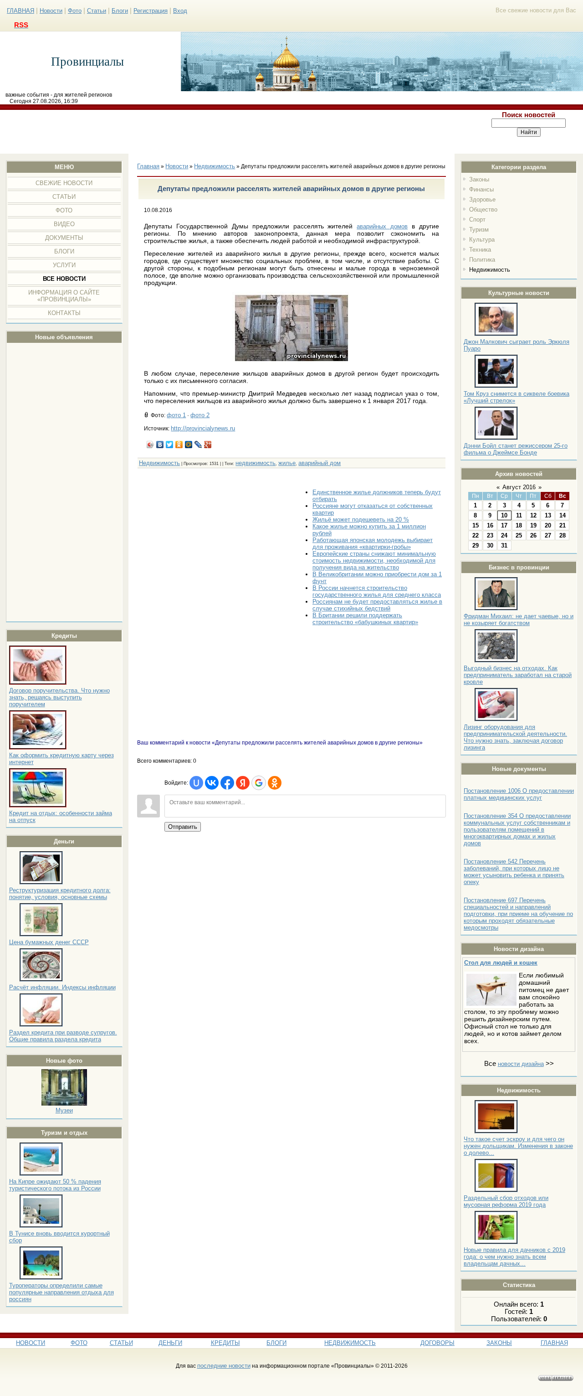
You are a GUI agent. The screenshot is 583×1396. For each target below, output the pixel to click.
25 (519, 535)
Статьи (96, 10)
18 (519, 525)
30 (490, 545)
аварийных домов (382, 226)
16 (490, 525)
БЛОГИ (276, 1342)
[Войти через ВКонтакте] (212, 783)
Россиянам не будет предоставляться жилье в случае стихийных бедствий (377, 605)
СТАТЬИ (121, 1342)
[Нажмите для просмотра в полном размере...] (291, 362)
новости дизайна (521, 1063)
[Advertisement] (238, 131)
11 (519, 515)
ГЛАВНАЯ (20, 10)
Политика (482, 259)
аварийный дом (319, 463)
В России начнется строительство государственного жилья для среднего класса (376, 591)
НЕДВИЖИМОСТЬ (350, 1342)
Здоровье (482, 199)
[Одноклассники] (179, 444)
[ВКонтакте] (160, 444)
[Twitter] (169, 444)
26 (533, 535)
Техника (480, 249)
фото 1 (176, 415)
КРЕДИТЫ (225, 1342)
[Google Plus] (208, 444)
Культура (482, 239)
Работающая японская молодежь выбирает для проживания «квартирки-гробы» (372, 543)
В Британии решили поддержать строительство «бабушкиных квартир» (365, 619)
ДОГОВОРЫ (437, 1342)
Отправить (182, 826)
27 (548, 535)
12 (533, 515)
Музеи (64, 1110)
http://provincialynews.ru (203, 428)
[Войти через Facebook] (227, 783)
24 (504, 535)
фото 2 (200, 415)
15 (475, 525)
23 (490, 535)
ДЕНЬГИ (170, 1342)
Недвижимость (489, 269)
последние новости (224, 1365)
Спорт (477, 219)
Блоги (120, 10)
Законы (479, 179)
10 (504, 515)
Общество (483, 209)
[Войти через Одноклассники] (274, 783)
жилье (287, 463)
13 (548, 515)
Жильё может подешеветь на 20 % (360, 519)
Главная (148, 166)
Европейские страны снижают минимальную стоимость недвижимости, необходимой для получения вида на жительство (374, 560)
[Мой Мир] (189, 444)
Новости (51, 10)
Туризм (479, 229)
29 (475, 545)
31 (504, 545)
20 (548, 525)
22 (475, 535)
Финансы (481, 189)
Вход (180, 10)
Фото (75, 10)
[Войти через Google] (258, 783)
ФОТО (79, 1342)
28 (562, 535)
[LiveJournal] (198, 444)
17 (504, 525)
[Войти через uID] (196, 783)
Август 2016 (519, 487)
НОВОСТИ (30, 1342)
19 (533, 525)
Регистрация (150, 10)
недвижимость (255, 463)
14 (562, 515)
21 (562, 525)
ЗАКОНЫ (499, 1342)
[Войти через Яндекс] (243, 783)
